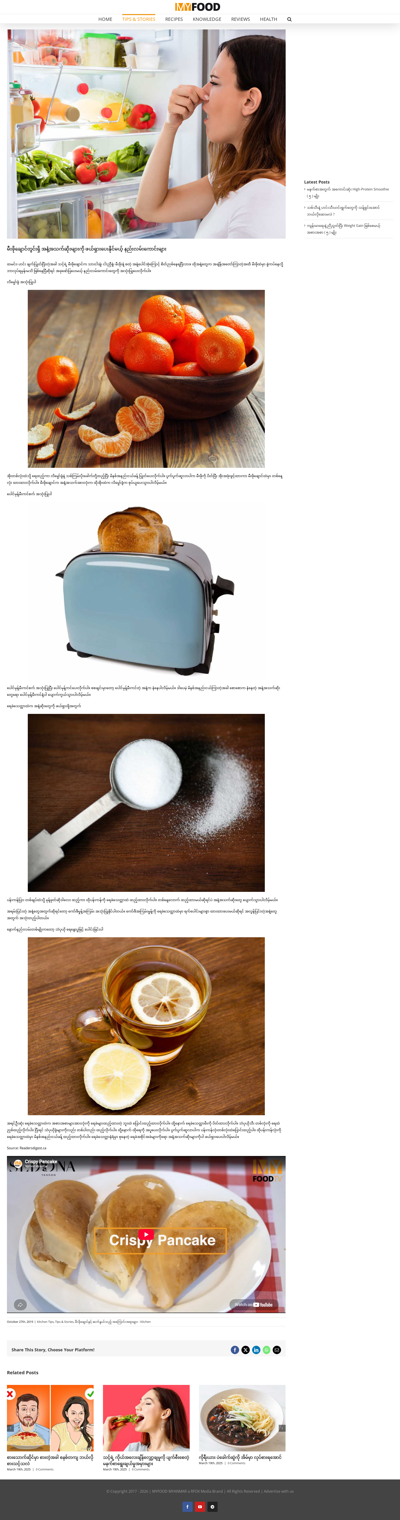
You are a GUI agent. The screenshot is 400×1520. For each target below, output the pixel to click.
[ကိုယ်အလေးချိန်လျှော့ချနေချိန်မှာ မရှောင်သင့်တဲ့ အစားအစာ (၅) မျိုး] (146, 1387)
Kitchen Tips (45, 1322)
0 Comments (44, 1463)
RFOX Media (201, 1491)
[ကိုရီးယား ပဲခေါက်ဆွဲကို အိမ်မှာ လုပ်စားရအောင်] (50, 1387)
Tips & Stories (64, 1322)
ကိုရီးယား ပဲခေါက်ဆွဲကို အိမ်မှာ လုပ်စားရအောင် (48, 1457)
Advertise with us (279, 1491)
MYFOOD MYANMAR (169, 1491)
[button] (289, 18)
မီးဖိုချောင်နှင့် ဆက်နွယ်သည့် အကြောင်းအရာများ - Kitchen (113, 1322)
